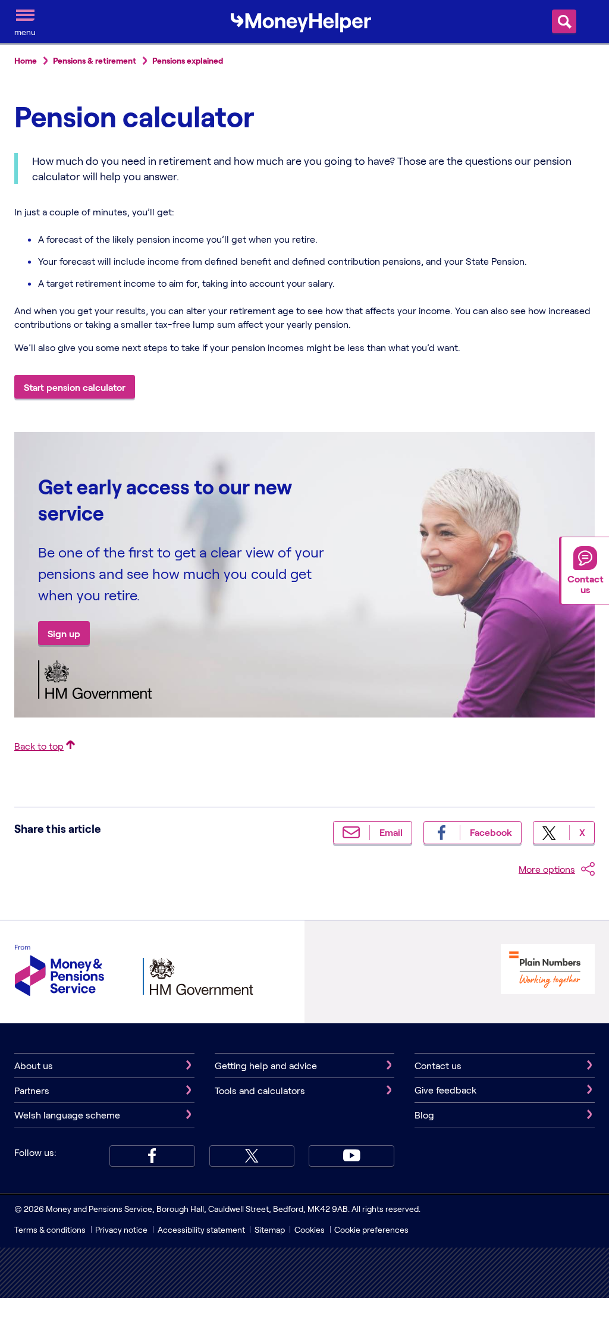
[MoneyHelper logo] (301, 20)
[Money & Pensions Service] (59, 972)
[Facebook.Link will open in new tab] (152, 1156)
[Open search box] (564, 21)
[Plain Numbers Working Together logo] (548, 970)
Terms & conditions (50, 1229)
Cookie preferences (371, 1229)
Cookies (309, 1229)
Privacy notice (121, 1229)
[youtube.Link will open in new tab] (351, 1156)
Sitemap (270, 1229)
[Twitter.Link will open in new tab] (252, 1156)
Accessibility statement (201, 1229)
